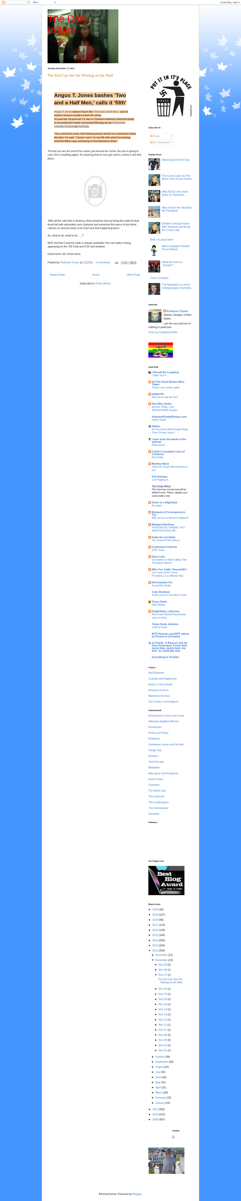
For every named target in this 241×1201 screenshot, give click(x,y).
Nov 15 (163, 1009)
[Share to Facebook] (132, 262)
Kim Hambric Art (162, 582)
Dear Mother (158, 604)
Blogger (136, 1194)
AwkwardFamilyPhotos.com (169, 416)
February (161, 1097)
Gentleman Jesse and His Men (166, 744)
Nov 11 (163, 1024)
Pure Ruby (157, 457)
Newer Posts (57, 274)
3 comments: (103, 262)
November (161, 960)
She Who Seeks (161, 403)
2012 (155, 950)
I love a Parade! (159, 278)
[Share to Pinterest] (135, 262)
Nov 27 (163, 974)
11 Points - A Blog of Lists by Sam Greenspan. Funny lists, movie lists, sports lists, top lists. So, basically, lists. (170, 646)
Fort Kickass (160, 476)
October (160, 1056)
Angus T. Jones (63, 111)
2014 (155, 940)
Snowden (154, 784)
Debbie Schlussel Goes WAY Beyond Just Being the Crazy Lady (176, 226)
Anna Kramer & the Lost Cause (166, 715)
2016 (155, 930)
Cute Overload (161, 592)
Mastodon (154, 767)
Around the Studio (161, 585)
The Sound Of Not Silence (166, 540)
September (162, 1061)
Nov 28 (163, 969)
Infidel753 (158, 394)
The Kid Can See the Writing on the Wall (80, 75)
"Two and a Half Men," (106, 111)
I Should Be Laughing (165, 372)
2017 (155, 925)
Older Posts (133, 274)
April (158, 1087)
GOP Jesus (158, 550)
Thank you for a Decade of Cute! (169, 595)
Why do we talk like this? (165, 397)
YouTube (83, 126)
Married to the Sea (159, 695)
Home (95, 274)
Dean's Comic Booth (160, 684)
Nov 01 (163, 1050)
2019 (155, 914)
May (158, 1082)
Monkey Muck (160, 463)
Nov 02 (163, 1045)
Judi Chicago (156, 761)
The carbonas (156, 796)
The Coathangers (158, 802)
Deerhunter (154, 727)
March (159, 1092)
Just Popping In (160, 479)
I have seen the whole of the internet (169, 440)
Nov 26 (163, 988)
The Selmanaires (158, 808)
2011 (155, 1109)
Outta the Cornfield (163, 537)
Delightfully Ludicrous (165, 611)
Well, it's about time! (161, 239)
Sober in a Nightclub (164, 502)
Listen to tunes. (160, 627)
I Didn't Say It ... (160, 375)
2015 (155, 935)
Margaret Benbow (163, 524)
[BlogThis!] (125, 262)
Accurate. (157, 505)
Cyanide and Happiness (162, 678)
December (161, 955)
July (158, 1072)
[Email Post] (116, 262)
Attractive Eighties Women (163, 721)
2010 (155, 1114)
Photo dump (158, 444)
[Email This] (122, 262)
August (159, 1067)
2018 (155, 919)
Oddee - (156, 426)
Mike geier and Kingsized (163, 773)
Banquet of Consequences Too (168, 513)
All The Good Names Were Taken (168, 383)
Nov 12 (163, 1019)
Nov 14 (163, 1014)
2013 (155, 945)
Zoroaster (154, 813)
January (160, 1103)
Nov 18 (163, 1004)
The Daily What (161, 486)
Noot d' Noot (155, 779)
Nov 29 (163, 964)
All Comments (160, 142)
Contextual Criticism (164, 547)
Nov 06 (163, 1035)
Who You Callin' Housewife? (169, 569)
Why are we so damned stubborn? (170, 517)
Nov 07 (163, 1029)
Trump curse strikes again (166, 387)
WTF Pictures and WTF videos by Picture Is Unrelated (170, 635)
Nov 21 (163, 994)
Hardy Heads (159, 419)
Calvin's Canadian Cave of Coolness (168, 453)
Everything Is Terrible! (165, 657)
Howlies (153, 756)
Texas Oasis (159, 601)
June (158, 1077)
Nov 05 (163, 1040)
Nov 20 (163, 999)
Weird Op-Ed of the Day (176, 159)
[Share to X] (129, 262)
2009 (155, 1119)
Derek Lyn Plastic (158, 732)
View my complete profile (163, 332)
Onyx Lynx (158, 556)
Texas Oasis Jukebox (165, 624)
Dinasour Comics (158, 690)
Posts (156, 136)
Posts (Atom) (103, 283)
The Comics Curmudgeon (163, 701)
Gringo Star (155, 750)
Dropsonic (154, 738)
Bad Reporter (156, 672)
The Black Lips (157, 790)
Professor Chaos (177, 311)
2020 (155, 909)
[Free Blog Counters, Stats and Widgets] (173, 1137)
